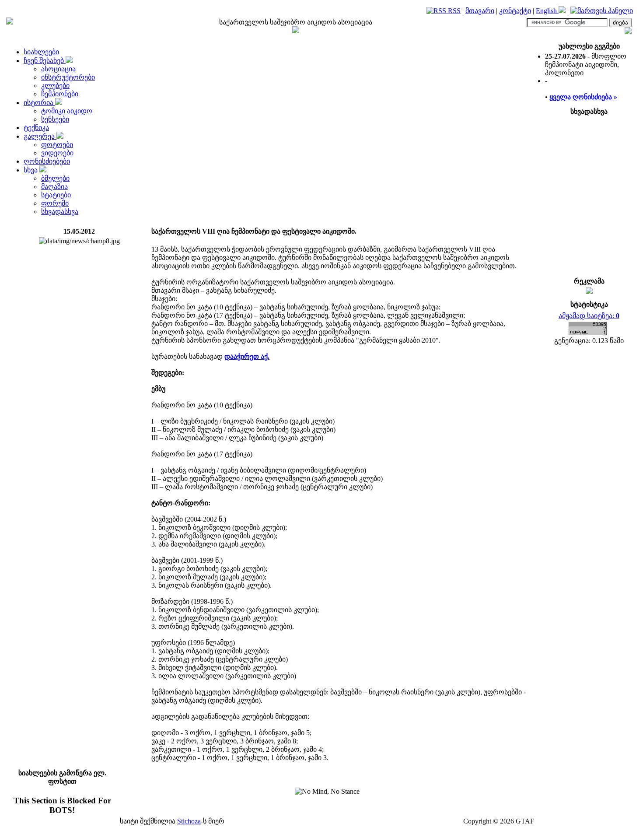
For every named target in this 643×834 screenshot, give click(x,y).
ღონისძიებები (47, 161)
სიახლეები (41, 52)
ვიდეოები (57, 153)
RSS (453, 10)
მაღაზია (54, 186)
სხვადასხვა (59, 211)
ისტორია (39, 102)
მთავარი (479, 10)
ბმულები (55, 178)
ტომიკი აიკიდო (66, 111)
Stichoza (189, 821)
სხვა (31, 170)
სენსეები (55, 119)
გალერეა (40, 136)
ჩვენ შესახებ (45, 60)
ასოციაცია (58, 69)
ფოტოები (57, 144)
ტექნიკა (36, 127)
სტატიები (56, 195)
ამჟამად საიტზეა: (589, 315)
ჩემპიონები (59, 94)
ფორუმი (55, 203)
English (547, 10)
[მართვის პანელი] (601, 10)
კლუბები (55, 85)
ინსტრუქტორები (68, 77)
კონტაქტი (515, 10)
